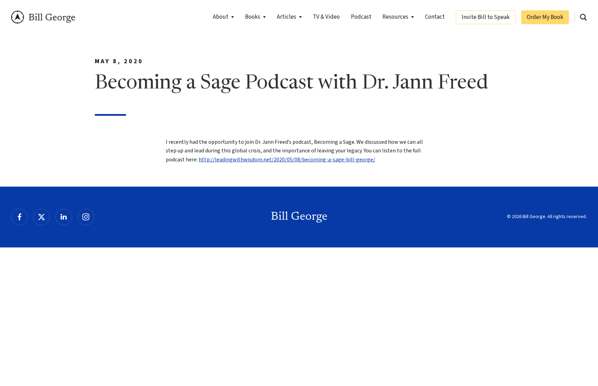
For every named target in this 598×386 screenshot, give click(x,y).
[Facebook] (19, 217)
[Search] (583, 17)
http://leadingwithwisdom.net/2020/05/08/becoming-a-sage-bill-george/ (287, 159)
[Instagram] (86, 217)
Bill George (43, 17)
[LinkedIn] (63, 217)
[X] (41, 217)
